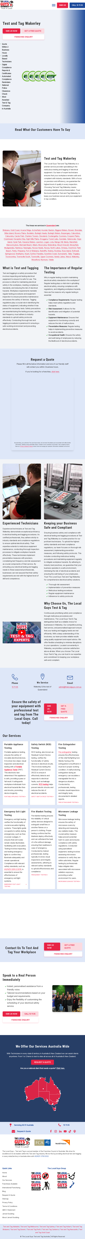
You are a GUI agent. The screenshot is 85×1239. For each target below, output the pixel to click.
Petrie (14, 251)
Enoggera (44, 239)
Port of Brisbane (32, 251)
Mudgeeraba (9, 248)
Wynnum (44, 260)
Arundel (44, 230)
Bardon (51, 230)
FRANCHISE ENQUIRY (23, 37)
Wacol (68, 257)
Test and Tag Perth (34, 1229)
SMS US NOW (11, 31)
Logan (46, 242)
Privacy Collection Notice (26, 446)
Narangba (27, 248)
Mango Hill (58, 242)
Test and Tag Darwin (17, 1229)
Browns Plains (20, 233)
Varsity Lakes (59, 257)
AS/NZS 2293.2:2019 (12, 869)
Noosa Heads (37, 248)
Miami (35, 245)
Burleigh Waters (54, 233)
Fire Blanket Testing (39, 875)
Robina (50, 251)
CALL (29, 1014)
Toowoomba (10, 257)
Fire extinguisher (64, 752)
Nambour (18, 248)
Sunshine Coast (50, 254)
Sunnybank (62, 254)
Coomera (62, 236)
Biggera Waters (61, 230)
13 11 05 (15, 687)
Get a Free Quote (32, 31)
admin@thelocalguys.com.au (70, 687)
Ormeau (64, 248)
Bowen (71, 230)
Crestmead (8, 239)
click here (55, 372)
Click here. (60, 1068)
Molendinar (52, 245)
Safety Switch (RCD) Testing (42, 796)
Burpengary (65, 233)
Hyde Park (17, 242)
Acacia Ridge (25, 230)
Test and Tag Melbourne (29, 1227)
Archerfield (36, 230)
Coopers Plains (73, 236)
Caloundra (9, 236)
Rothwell (75, 251)
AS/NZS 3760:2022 (42, 1156)
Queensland (51, 225)
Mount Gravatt (63, 245)
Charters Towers (31, 236)
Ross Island (66, 251)
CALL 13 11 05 (77, 5)
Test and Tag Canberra (50, 1229)
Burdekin (30, 233)
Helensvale (71, 239)
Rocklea (57, 251)
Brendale (78, 230)
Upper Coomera (46, 257)
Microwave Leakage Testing (68, 881)
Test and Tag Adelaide (11, 1227)
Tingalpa (76, 254)
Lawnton (39, 242)
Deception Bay (19, 239)
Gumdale (62, 239)
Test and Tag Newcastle (69, 1229)
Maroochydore (12, 245)
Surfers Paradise (36, 254)
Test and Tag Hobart (63, 1227)
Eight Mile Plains (32, 239)
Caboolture (75, 233)
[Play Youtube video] (22, 632)
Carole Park (19, 236)
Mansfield (73, 242)
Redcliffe (43, 251)
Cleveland (43, 236)
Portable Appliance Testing (14, 796)
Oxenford (72, 248)
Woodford (35, 260)
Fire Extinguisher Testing (68, 802)
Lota (52, 242)
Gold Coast (15, 230)
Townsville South (23, 257)
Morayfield (74, 245)
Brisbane (6, 230)
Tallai (70, 254)
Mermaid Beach (25, 245)
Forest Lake (53, 239)
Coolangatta (53, 236)
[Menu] (53, 5)
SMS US (62, 5)
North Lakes (55, 248)
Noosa (46, 248)
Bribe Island (9, 233)
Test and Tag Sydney (47, 1227)
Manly (66, 242)
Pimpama (21, 251)
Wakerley (75, 257)
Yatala (51, 260)
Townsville (35, 257)
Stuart (27, 254)
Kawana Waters (28, 242)
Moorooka (42, 245)
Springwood (10, 254)
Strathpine (20, 254)
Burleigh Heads (41, 233)
